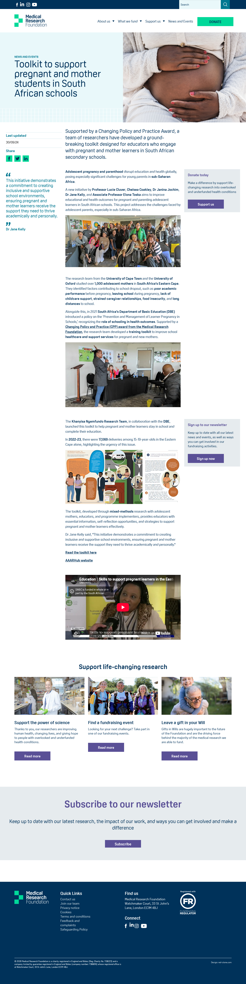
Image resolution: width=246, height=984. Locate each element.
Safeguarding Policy (74, 929)
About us (103, 21)
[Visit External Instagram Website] (137, 925)
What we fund (128, 21)
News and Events (180, 21)
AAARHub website (79, 560)
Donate (215, 22)
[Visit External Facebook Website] (127, 925)
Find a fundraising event (111, 722)
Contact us (67, 899)
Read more (32, 756)
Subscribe (123, 844)
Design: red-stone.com (221, 962)
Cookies (65, 912)
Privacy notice (69, 908)
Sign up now (206, 459)
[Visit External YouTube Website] (145, 925)
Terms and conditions (75, 916)
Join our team (69, 903)
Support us (153, 21)
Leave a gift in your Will (183, 722)
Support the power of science (42, 722)
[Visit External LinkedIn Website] (132, 925)
